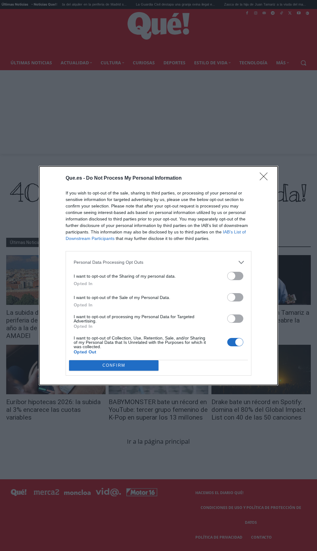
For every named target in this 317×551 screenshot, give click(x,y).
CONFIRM (113, 365)
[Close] (265, 178)
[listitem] (158, 262)
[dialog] (158, 275)
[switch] (235, 276)
